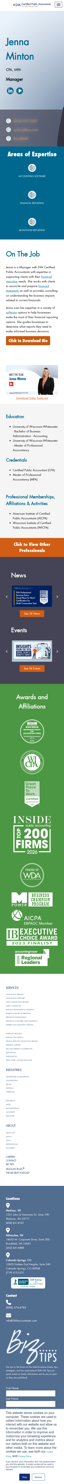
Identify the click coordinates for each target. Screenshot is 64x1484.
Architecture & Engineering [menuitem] (17, 1077)
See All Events (32, 668)
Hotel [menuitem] (8, 1104)
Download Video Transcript (32, 398)
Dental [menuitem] (8, 1084)
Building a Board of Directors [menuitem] (18, 1013)
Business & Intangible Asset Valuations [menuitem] (22, 1021)
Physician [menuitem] (10, 1088)
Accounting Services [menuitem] (15, 994)
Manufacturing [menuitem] (12, 1108)
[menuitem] (15, 1168)
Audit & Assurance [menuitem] (13, 1006)
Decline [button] (38, 1477)
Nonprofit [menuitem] (10, 1112)
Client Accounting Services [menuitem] (17, 1002)
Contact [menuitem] (11, 1160)
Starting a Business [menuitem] (14, 1033)
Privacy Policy (24, 1456)
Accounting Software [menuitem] (15, 998)
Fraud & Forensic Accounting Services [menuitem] (22, 1041)
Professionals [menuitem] (12, 1144)
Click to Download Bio (28, 341)
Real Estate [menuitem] (10, 1116)
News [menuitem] (8, 1140)
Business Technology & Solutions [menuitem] (20, 1009)
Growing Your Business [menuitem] (16, 1017)
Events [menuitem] (9, 1136)
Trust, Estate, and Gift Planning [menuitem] (19, 1060)
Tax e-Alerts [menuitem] (10, 1148)
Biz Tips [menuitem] (10, 1164)
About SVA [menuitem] (10, 1133)
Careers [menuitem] (10, 1156)
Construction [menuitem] (12, 1080)
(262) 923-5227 (26, 121)
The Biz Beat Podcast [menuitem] (18, 1172)
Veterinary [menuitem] (10, 1092)
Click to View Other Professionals (32, 547)
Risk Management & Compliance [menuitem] (19, 1049)
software (11, 312)
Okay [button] (24, 1477)
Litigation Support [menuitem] (13, 1045)
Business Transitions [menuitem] (14, 1037)
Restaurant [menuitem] (10, 1101)
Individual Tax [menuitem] (11, 1056)
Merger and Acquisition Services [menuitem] (19, 1025)
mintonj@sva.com (26, 130)
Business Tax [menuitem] (11, 1052)
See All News (32, 613)
